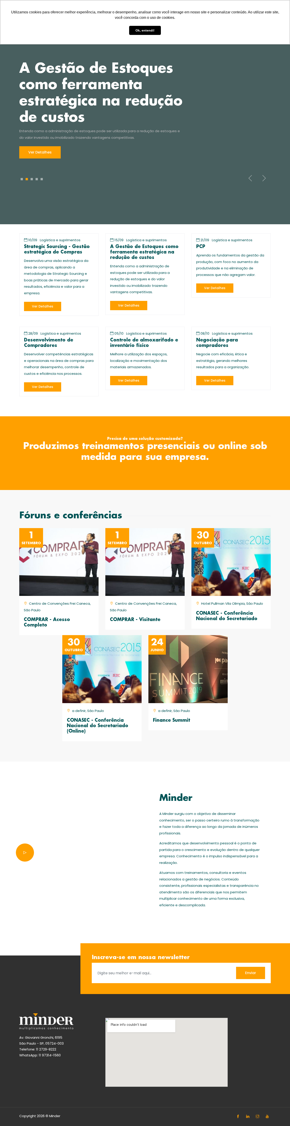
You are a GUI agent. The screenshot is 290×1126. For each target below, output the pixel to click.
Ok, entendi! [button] (145, 30)
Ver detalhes (40, 152)
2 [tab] (27, 179)
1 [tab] (21, 179)
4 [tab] (37, 179)
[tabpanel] (145, 109)
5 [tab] (42, 179)
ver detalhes (42, 306)
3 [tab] (32, 179)
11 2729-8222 (46, 1049)
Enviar (250, 972)
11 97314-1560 (50, 1055)
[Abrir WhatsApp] (278, 1114)
